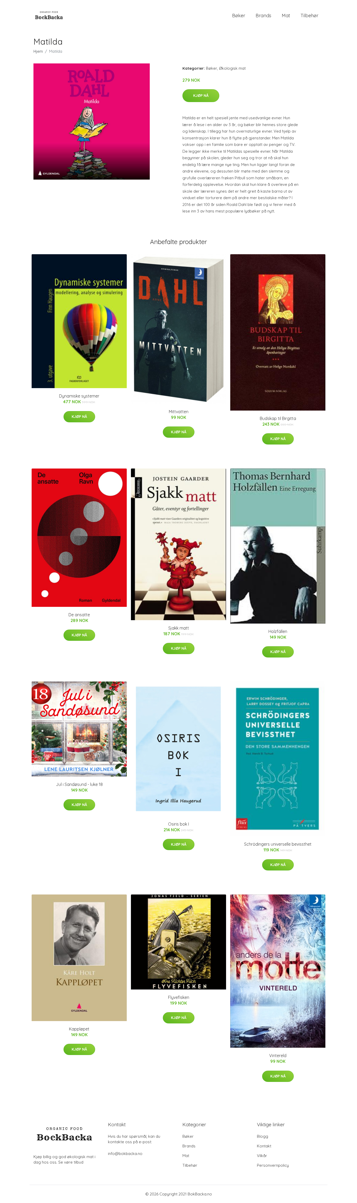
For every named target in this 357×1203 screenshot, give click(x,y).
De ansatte (79, 614)
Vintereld (277, 1055)
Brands (263, 16)
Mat (286, 16)
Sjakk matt (178, 628)
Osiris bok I (178, 824)
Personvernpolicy (273, 1165)
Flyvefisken (178, 997)
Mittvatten (178, 411)
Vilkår (262, 1155)
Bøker (238, 16)
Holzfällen (277, 631)
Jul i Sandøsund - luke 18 (79, 784)
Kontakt (264, 1145)
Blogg (262, 1136)
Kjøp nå (201, 95)
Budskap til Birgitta (278, 418)
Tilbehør (309, 16)
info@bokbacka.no (125, 1153)
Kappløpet (79, 1029)
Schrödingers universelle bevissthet (278, 844)
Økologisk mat (232, 68)
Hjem (38, 51)
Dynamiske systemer (79, 396)
